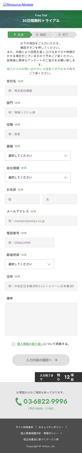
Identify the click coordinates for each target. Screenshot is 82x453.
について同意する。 (44, 344)
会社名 (11, 81)
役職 (10, 124)
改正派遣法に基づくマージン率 (41, 439)
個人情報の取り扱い (30, 344)
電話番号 (13, 233)
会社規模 (13, 168)
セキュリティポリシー (51, 427)
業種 (10, 146)
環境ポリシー (51, 433)
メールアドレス (18, 211)
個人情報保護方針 (31, 433)
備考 (10, 298)
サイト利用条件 (24, 427)
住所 (10, 276)
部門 (10, 102)
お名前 (11, 189)
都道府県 (13, 254)
